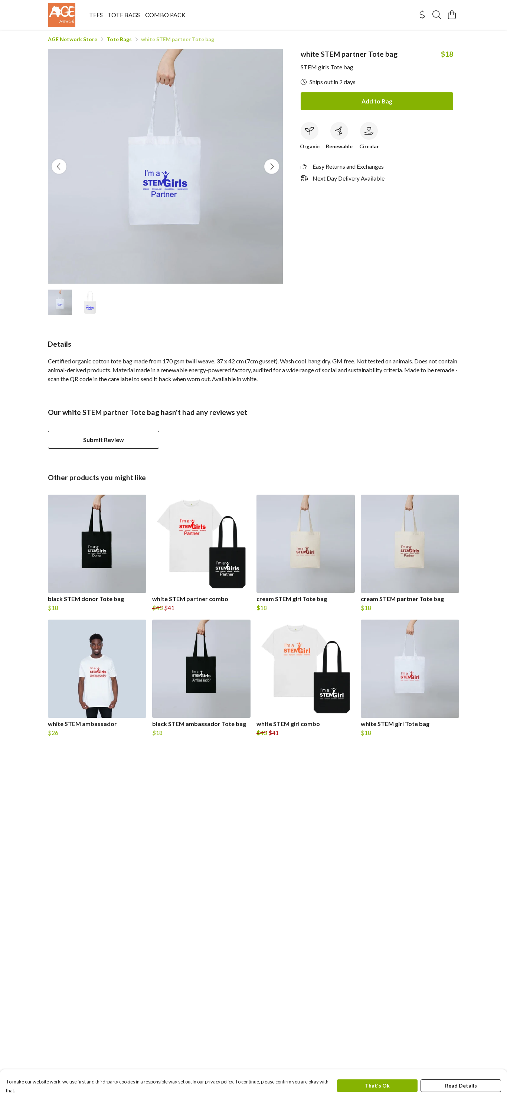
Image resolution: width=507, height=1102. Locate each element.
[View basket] (451, 14)
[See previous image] (59, 166)
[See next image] (271, 166)
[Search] (436, 14)
